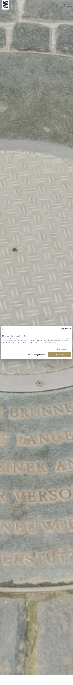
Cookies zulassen (59, 355)
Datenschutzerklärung (48, 342)
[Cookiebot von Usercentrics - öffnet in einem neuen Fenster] (62, 329)
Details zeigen (62, 349)
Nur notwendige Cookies (36, 355)
